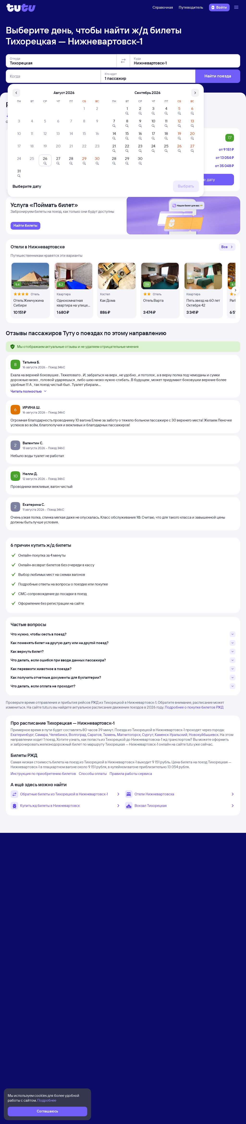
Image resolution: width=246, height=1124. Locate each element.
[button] (227, 247)
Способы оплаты (93, 773)
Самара (41, 734)
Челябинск (58, 734)
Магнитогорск (129, 734)
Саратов (94, 734)
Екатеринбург (22, 734)
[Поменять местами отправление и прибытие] (123, 61)
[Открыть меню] (237, 7)
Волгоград (77, 734)
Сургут (147, 734)
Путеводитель (191, 7)
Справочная (163, 7)
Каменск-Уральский (171, 734)
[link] (25, 226)
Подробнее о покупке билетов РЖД (194, 707)
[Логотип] (21, 7)
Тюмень (109, 734)
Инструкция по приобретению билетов (43, 773)
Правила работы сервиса (131, 773)
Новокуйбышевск (203, 734)
